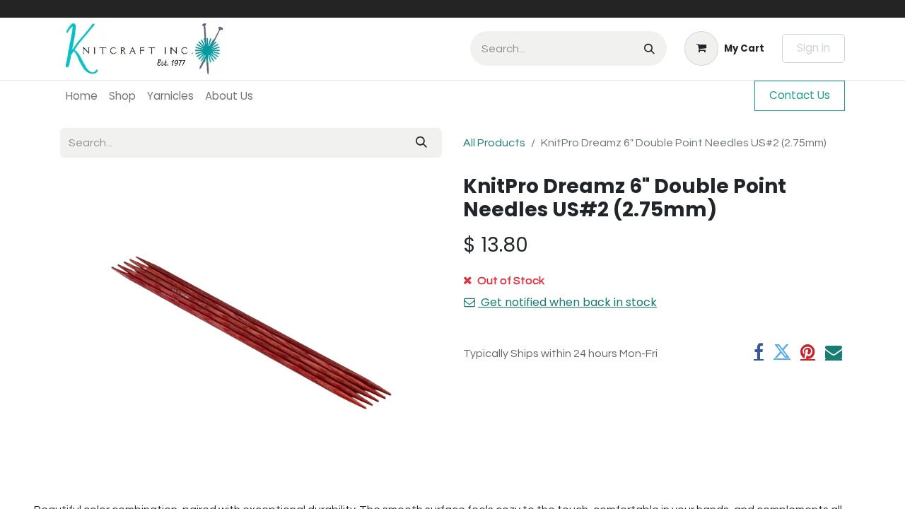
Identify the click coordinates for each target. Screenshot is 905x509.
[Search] (649, 48)
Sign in (813, 47)
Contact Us (799, 95)
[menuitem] (81, 95)
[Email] (833, 351)
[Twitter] (781, 351)
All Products (494, 142)
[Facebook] (759, 351)
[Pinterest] (807, 351)
